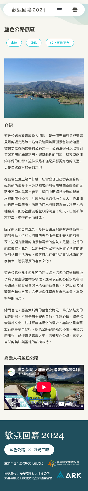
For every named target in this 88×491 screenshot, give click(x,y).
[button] (59, 9)
